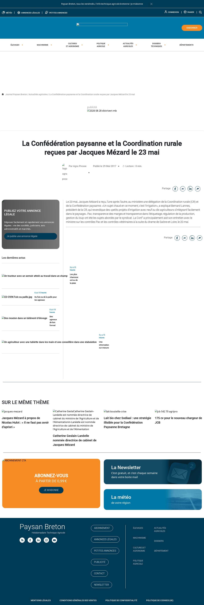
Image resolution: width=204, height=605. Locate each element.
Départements (186, 45)
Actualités (128, 45)
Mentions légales (41, 600)
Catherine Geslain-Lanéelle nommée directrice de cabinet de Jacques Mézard (74, 440)
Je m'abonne (137, 4)
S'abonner (191, 28)
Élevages (15, 45)
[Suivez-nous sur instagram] (46, 540)
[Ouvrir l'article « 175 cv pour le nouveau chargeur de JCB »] (166, 411)
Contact (99, 573)
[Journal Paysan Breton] (102, 27)
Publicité (99, 562)
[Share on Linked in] (190, 188)
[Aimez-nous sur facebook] (30, 540)
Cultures (72, 45)
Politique (101, 45)
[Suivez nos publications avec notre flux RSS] (22, 540)
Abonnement (102, 528)
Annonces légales (105, 539)
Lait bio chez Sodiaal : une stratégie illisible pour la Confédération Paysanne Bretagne (127, 422)
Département (161, 551)
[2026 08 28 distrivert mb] (102, 111)
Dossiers (156, 45)
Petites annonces (105, 550)
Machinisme (42, 45)
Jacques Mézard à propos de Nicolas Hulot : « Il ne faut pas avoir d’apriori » (25, 422)
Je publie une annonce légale (22, 236)
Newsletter (101, 584)
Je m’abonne (51, 490)
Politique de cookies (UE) (159, 600)
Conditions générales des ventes (78, 600)
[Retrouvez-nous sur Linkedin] (38, 540)
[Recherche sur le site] (200, 12)
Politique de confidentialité (121, 600)
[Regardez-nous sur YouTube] (54, 540)
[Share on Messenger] (182, 188)
